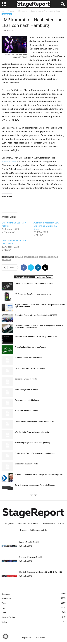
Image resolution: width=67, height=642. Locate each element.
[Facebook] (24, 267)
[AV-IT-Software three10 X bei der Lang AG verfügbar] (7, 339)
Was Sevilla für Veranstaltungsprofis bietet (32, 432)
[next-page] (35, 495)
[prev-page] (31, 495)
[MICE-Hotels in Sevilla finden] (7, 413)
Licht (4, 613)
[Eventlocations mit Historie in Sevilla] (7, 371)
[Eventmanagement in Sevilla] (7, 392)
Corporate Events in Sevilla (26, 379)
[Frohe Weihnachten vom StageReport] (7, 349)
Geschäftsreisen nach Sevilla (26, 464)
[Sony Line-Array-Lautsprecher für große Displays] (7, 487)
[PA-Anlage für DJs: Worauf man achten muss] (7, 296)
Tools (4, 603)
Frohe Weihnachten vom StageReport (30, 347)
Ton (3, 608)
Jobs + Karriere (8, 617)
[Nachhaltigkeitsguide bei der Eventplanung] (7, 445)
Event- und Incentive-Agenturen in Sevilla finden (34, 421)
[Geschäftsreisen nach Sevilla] (7, 466)
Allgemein (11, 11)
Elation (19, 257)
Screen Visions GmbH (30, 556)
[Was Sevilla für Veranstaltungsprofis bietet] (7, 434)
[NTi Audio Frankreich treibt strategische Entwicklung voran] (7, 477)
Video (4, 622)
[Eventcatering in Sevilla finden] (7, 403)
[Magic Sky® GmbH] (9, 546)
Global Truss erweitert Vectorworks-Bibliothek (34, 283)
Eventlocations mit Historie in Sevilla (30, 368)
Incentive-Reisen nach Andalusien (28, 357)
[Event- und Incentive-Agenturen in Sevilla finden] (7, 424)
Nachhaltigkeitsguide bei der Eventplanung (32, 442)
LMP (35, 257)
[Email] (45, 267)
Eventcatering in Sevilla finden (27, 400)
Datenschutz (40, 637)
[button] (5, 636)
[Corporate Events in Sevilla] (7, 381)
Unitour (6, 260)
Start (3, 11)
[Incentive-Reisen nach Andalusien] (7, 360)
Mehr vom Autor (44, 277)
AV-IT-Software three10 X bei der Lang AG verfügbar (36, 336)
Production (6, 598)
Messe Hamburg (51, 257)
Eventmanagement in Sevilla (26, 389)
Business (6, 594)
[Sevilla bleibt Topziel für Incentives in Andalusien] (7, 456)
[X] (31, 267)
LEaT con (28, 257)
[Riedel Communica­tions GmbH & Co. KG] (9, 576)
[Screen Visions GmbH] (9, 561)
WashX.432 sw (9, 161)
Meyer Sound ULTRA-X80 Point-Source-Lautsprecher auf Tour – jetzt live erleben (40, 305)
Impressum (26, 637)
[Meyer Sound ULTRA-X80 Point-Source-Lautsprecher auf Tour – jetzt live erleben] (7, 307)
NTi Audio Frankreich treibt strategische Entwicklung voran (39, 474)
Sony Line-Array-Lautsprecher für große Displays (35, 485)
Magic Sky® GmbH (29, 541)
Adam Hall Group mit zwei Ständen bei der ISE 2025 (36, 315)
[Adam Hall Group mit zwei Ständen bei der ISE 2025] (7, 318)
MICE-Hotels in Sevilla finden (26, 410)
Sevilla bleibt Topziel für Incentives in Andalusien (35, 453)
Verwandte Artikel (24, 277)
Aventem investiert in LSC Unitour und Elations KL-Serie (46, 225)
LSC (41, 257)
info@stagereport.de (38, 530)
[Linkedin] (38, 267)
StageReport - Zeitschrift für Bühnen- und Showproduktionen (32, 523)
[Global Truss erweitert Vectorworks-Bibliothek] (7, 286)
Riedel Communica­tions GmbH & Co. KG (40, 571)
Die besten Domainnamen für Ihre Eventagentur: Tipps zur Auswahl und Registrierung (39, 327)
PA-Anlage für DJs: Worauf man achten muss (33, 294)
